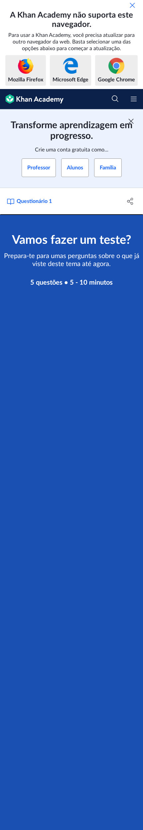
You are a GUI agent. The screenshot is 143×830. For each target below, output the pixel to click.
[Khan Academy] (32, 99)
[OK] (132, 5)
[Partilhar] (130, 201)
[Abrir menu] (134, 99)
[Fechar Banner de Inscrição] (131, 121)
